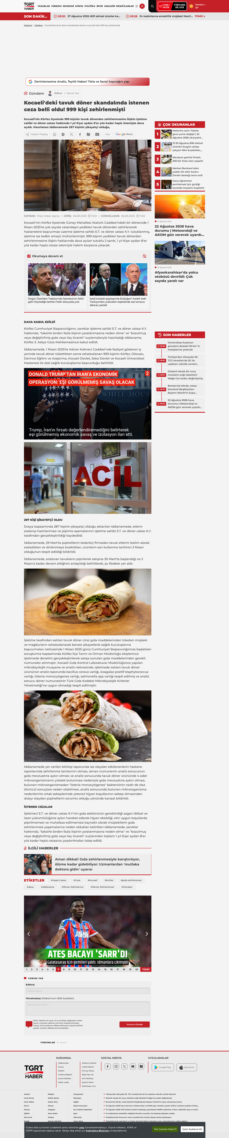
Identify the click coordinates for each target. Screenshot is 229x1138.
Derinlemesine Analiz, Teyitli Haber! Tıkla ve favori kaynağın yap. (82, 81)
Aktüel (27, 1094)
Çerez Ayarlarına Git (192, 1129)
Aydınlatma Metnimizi (97, 1130)
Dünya (27, 1110)
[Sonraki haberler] (144, 256)
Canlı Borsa (29, 1098)
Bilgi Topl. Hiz (88, 1075)
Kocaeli (29, 223)
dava (78, 241)
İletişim (61, 1071)
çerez (81, 1127)
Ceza (51, 342)
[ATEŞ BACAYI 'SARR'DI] (87, 931)
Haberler (28, 25)
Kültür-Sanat (53, 1098)
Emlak (27, 1121)
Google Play (165, 1067)
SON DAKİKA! (36, 16)
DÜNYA (79, 6)
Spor (75, 1113)
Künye (61, 1067)
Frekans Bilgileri (65, 1075)
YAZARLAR (44, 6)
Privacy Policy (88, 1071)
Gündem (39, 25)
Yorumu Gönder (135, 1024)
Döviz (26, 1106)
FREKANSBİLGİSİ (179, 6)
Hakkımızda (63, 1063)
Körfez (46, 223)
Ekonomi (28, 1117)
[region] (114, 1130)
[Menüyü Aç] (136, 6)
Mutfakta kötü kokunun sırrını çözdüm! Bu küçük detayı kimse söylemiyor (138, 1117)
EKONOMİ (68, 6)
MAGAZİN (109, 6)
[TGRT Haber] (29, 6)
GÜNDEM (56, 6)
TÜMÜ (199, 16)
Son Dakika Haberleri (82, 1110)
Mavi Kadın (53, 1113)
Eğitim (27, 1113)
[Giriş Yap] (142, 6)
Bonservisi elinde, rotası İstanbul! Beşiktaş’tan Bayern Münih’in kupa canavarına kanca (182, 389)
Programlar (78, 1094)
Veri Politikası (87, 1078)
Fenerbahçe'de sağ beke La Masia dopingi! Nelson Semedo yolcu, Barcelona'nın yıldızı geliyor (146, 1121)
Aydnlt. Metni (88, 1082)
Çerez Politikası (64, 1078)
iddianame (133, 338)
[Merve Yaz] (50, 93)
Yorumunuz (50, 998)
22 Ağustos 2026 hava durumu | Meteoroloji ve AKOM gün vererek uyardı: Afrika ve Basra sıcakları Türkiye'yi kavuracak (184, 404)
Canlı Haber (29, 1102)
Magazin (51, 1110)
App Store (189, 1067)
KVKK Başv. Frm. (89, 1086)
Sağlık (76, 1102)
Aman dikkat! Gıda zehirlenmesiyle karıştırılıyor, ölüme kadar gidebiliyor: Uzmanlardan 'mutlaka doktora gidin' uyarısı (97, 864)
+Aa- (107, 134)
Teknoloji (77, 1117)
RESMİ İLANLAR (125, 6)
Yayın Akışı (78, 1121)
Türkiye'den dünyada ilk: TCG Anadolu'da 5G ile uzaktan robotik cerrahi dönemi (183, 360)
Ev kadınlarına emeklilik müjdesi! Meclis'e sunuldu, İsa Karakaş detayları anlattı (166, 16)
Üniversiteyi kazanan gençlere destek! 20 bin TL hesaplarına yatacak (184, 346)
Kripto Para (53, 1102)
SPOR (100, 6)
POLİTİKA (89, 6)
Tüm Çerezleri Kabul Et (165, 1129)
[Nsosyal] (88, 134)
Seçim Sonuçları (80, 1106)
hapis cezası (49, 245)
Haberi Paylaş (39, 134)
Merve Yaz (72, 93)
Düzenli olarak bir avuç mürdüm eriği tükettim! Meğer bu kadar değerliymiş (185, 375)
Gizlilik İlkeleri (88, 1067)
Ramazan (77, 1098)
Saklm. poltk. (63, 1082)
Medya (51, 1117)
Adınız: (30, 984)
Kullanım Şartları (89, 1063)
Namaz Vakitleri (54, 1121)
